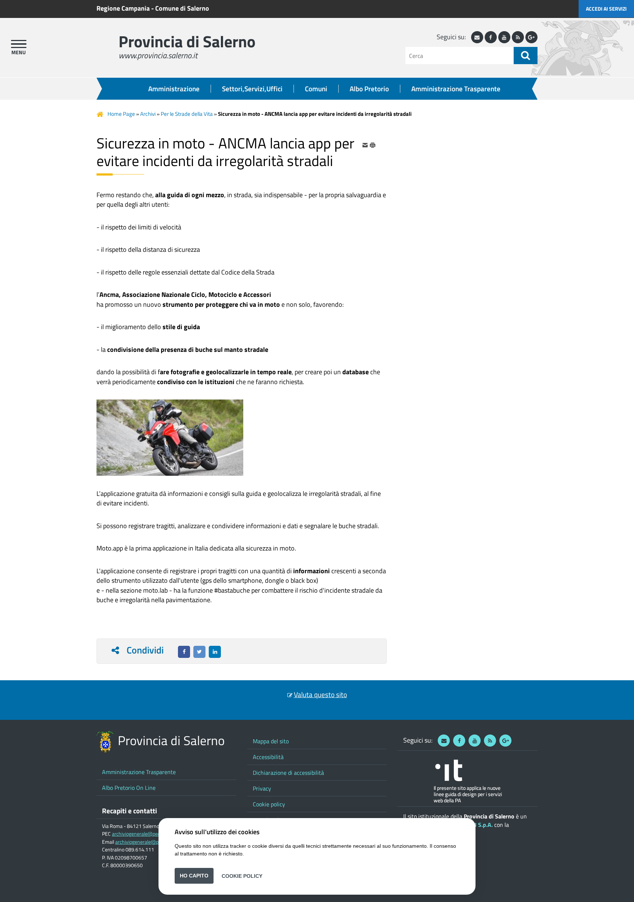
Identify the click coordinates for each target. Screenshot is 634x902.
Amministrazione (174, 89)
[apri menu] (18, 44)
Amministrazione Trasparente (455, 89)
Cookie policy (269, 804)
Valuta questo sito (320, 694)
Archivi (148, 114)
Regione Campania (123, 8)
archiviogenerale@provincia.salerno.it (156, 842)
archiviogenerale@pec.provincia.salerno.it (157, 834)
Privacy (262, 788)
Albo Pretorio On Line (129, 787)
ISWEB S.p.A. (476, 824)
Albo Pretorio (369, 89)
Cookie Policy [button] (242, 876)
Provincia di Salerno (187, 41)
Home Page (121, 114)
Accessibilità (268, 756)
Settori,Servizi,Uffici (252, 89)
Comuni (316, 89)
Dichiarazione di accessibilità (288, 772)
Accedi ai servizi (606, 8)
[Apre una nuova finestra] (184, 652)
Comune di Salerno (182, 8)
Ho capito (194, 876)
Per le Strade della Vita (187, 114)
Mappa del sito (271, 741)
